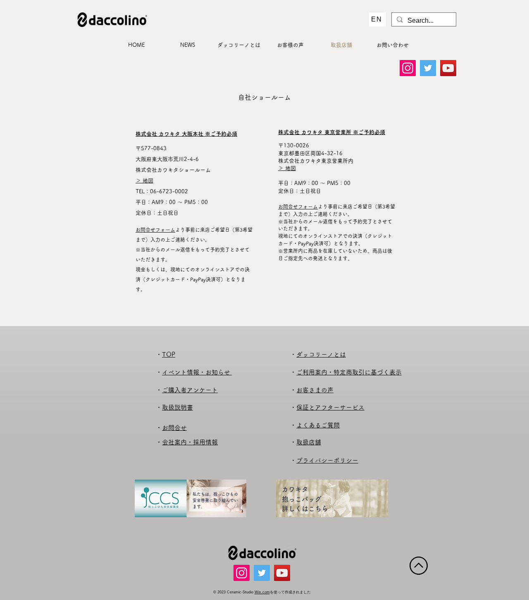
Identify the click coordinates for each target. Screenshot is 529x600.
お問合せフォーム (155, 229)
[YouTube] (448, 68)
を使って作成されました (290, 592)
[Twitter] (428, 68)
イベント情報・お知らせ (197, 372)
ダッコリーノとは (321, 354)
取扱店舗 (308, 442)
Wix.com (262, 592)
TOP (168, 354)
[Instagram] (408, 68)
